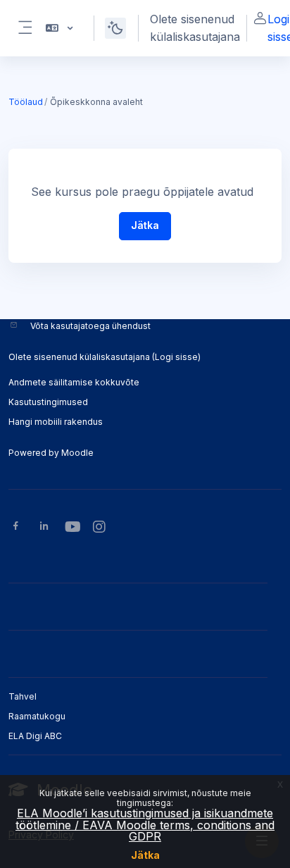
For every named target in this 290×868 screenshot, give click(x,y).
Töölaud (25, 102)
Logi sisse (176, 357)
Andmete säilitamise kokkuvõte (73, 382)
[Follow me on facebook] (15, 527)
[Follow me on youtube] (72, 528)
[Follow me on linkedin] (44, 527)
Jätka (145, 855)
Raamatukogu (36, 716)
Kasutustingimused (48, 402)
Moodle (77, 452)
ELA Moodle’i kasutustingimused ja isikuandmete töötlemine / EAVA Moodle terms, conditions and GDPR (145, 824)
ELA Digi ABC (35, 736)
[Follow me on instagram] (100, 528)
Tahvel (22, 696)
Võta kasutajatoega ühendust (90, 326)
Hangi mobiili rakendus (55, 421)
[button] (58, 28)
